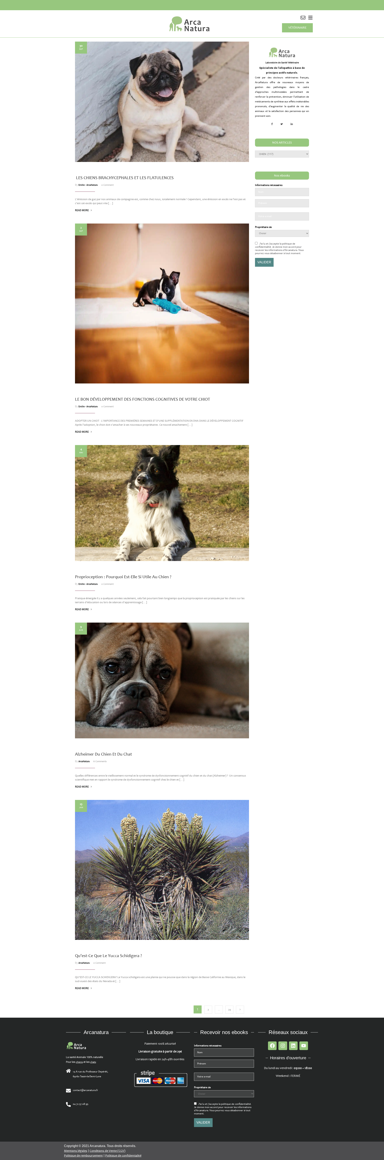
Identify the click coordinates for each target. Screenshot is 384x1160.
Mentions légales (75, 1151)
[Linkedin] (293, 1045)
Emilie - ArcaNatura (88, 185)
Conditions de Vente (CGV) (107, 1151)
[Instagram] (282, 1045)
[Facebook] (272, 1045)
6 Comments (100, 761)
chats (93, 1062)
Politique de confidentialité (123, 1156)
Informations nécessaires (268, 185)
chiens (79, 1062)
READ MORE (82, 210)
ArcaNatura (84, 761)
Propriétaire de (263, 227)
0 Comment (107, 185)
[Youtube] (303, 1045)
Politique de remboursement (83, 1156)
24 (229, 1009)
